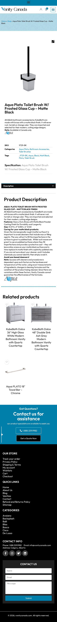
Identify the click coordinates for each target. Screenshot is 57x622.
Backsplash (8, 518)
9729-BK (24, 155)
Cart (5, 473)
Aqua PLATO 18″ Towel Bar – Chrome (15, 390)
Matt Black (44, 155)
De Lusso (7, 533)
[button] (28, 2)
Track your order (11, 458)
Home (3, 21)
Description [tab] (8, 186)
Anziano (7, 515)
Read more (15, 350)
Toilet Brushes (25, 151)
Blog (5, 493)
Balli (5, 521)
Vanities (7, 496)
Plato (21, 158)
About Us (7, 490)
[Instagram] (12, 553)
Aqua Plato (24, 149)
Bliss (5, 524)
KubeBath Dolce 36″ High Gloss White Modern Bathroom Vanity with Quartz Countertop (15, 337)
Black (36, 155)
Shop (9, 21)
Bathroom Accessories (39, 149)
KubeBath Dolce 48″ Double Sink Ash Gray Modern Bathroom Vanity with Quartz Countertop (41, 339)
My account (9, 467)
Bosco (6, 527)
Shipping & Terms (12, 464)
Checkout (8, 476)
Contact (7, 499)
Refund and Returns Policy (16, 501)
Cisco (5, 530)
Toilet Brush (29, 158)
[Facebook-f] (5, 553)
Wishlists (7, 470)
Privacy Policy (10, 461)
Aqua (30, 155)
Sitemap (7, 504)
